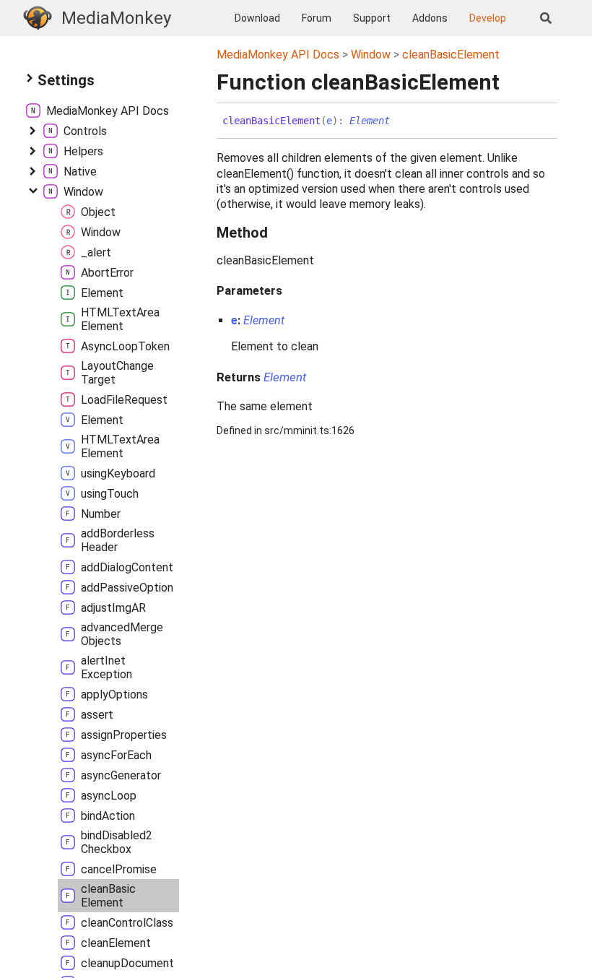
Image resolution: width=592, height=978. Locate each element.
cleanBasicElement (451, 54)
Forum (316, 18)
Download (257, 18)
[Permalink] (401, 121)
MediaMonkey (116, 18)
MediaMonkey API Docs (278, 54)
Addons (430, 18)
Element (369, 120)
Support (372, 18)
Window (371, 54)
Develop (487, 18)
